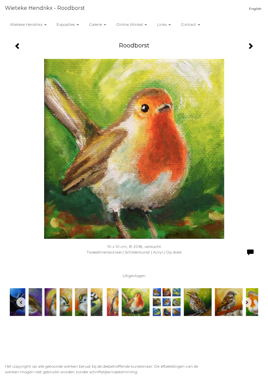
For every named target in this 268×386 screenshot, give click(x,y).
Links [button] (162, 24)
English (255, 9)
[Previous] (21, 302)
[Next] (247, 302)
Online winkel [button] (130, 24)
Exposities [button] (66, 24)
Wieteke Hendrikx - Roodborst (45, 8)
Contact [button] (189, 24)
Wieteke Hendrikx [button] (26, 24)
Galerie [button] (96, 24)
